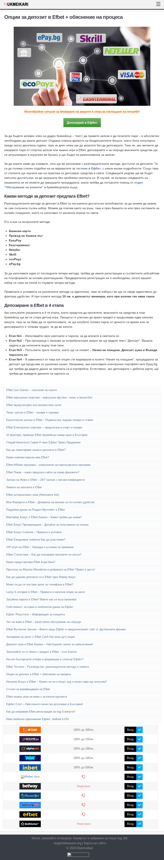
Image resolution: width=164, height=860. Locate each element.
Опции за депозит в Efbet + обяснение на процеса (38, 674)
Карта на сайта (95, 843)
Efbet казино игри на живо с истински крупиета (36, 696)
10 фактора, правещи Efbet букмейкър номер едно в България (46, 435)
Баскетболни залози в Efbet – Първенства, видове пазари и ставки (49, 420)
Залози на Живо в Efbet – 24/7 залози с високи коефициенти (45, 479)
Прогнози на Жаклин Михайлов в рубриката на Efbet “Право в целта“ (50, 569)
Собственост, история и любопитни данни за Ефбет (39, 607)
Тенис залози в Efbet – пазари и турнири (32, 412)
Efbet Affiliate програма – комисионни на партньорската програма (48, 464)
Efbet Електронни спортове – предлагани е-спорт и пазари (44, 427)
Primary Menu (155, 0)
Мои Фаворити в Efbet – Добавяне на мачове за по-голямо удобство (50, 502)
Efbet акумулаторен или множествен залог (34, 405)
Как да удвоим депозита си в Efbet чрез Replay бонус (41, 577)
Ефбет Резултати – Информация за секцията (35, 614)
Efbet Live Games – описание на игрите (31, 390)
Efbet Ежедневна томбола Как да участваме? (35, 539)
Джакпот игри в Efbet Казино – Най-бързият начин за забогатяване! (49, 644)
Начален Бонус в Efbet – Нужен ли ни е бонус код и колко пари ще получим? (56, 681)
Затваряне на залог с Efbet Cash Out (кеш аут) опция (40, 636)
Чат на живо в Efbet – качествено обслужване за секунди (43, 621)
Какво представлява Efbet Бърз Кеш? (30, 562)
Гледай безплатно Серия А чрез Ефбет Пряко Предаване (43, 442)
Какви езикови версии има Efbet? (27, 457)
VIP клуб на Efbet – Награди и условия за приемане (40, 547)
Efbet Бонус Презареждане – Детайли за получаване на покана (47, 524)
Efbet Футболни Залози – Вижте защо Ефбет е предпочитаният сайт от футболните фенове (66, 629)
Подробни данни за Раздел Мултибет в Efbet (35, 509)
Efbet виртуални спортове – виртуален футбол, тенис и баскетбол (49, 397)
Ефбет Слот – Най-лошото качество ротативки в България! (44, 704)
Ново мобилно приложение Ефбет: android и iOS (37, 719)
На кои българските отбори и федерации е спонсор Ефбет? (44, 659)
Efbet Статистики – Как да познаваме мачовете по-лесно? (43, 554)
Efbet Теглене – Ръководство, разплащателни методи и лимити (47, 666)
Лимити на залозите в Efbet (24, 487)
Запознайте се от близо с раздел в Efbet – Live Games (41, 651)
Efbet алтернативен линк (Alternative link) (32, 494)
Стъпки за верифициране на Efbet (28, 689)
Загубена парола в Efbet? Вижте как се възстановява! (41, 599)
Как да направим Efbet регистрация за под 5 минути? (40, 711)
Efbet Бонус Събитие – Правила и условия (34, 532)
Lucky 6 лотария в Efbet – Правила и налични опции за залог (45, 592)
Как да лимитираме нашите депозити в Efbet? (36, 449)
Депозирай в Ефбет (82, 122)
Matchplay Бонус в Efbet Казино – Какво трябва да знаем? (44, 517)
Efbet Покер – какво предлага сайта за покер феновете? (42, 472)
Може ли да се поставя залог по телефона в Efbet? (39, 584)
